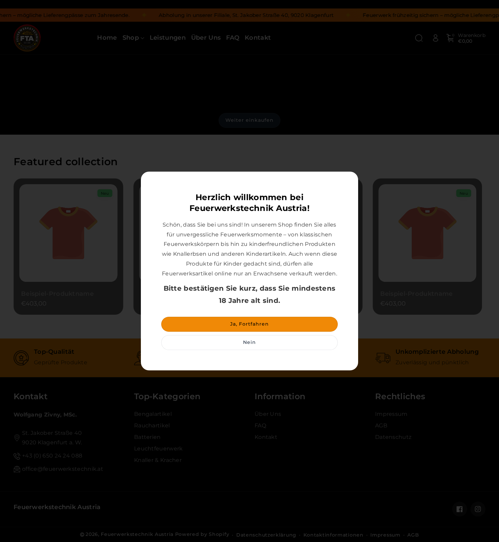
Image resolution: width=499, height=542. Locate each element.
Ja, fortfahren (249, 324)
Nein (249, 342)
